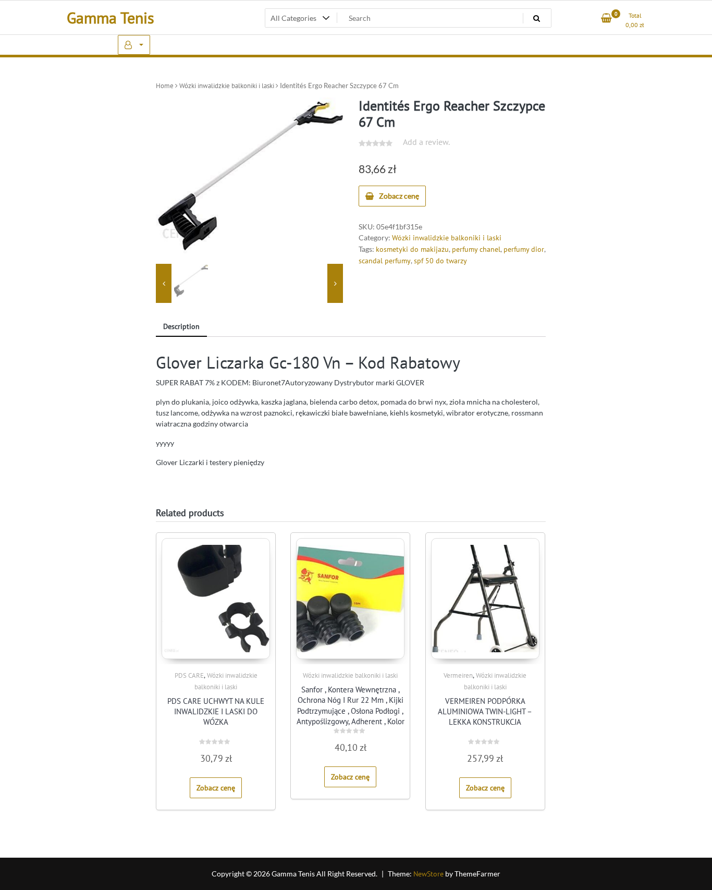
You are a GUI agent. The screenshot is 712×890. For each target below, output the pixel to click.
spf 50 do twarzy (440, 260)
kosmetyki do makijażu (412, 249)
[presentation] (163, 283)
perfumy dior (524, 249)
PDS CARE (189, 675)
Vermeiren (458, 675)
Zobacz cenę (399, 195)
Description (181, 326)
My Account (134, 45)
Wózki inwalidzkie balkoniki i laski (226, 85)
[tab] (181, 327)
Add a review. (426, 142)
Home (165, 85)
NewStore (428, 874)
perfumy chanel (476, 249)
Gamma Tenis (110, 17)
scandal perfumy (385, 260)
